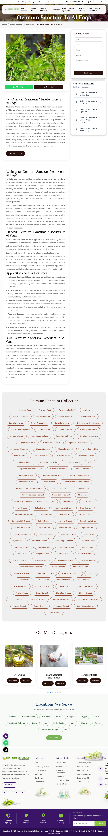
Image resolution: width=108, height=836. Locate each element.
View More (26, 683)
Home (4, 2)
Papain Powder (49, 482)
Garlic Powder (22, 554)
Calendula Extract (84, 488)
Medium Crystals (84, 774)
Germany (46, 716)
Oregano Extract (86, 527)
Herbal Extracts (82, 10)
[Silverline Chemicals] (12, 9)
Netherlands (58, 723)
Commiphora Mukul (88, 429)
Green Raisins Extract (24, 514)
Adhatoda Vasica (26, 475)
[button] (47, 692)
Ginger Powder (42, 554)
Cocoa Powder (16, 599)
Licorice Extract (65, 527)
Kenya (96, 716)
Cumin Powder (88, 547)
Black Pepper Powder (64, 540)
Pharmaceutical (62, 780)
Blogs (24, 2)
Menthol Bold (82, 770)
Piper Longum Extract (22, 534)
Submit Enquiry (88, 73)
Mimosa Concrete (80, 567)
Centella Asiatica (62, 423)
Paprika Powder (84, 554)
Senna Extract (68, 501)
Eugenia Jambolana (39, 436)
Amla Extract (46, 514)
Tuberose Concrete (45, 573)
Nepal (72, 723)
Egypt (84, 716)
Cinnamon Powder (66, 547)
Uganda (12, 716)
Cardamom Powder (22, 547)
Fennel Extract (65, 586)
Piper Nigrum (19, 455)
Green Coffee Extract (61, 495)
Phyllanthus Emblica (90, 449)
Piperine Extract (46, 534)
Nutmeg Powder (63, 554)
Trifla (90, 462)
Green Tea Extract (22, 527)
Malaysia (84, 723)
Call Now (50, 87)
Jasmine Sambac (88, 560)
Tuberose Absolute (21, 573)
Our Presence (41, 2)
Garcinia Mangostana (89, 436)
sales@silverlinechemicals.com (94, 2)
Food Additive (84, 580)
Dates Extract (40, 508)
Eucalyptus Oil (83, 778)
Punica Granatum (40, 455)
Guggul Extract (44, 527)
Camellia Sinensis (16, 423)
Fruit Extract (22, 508)
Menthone (82, 495)
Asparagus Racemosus (79, 475)
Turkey (98, 723)
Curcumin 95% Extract (21, 521)
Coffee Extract (44, 521)
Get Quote (13, 683)
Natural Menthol (83, 766)
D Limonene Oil (83, 782)
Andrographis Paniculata (51, 475)
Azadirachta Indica (20, 416)
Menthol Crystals (84, 763)
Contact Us (52, 2)
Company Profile (14, 2)
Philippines (71, 716)
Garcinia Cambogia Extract (32, 495)
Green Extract (85, 508)
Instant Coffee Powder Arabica (76, 482)
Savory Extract (40, 606)
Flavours (91, 573)
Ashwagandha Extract (59, 488)
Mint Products (24, 10)
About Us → (10, 785)
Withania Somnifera (58, 469)
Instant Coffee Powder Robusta (29, 488)
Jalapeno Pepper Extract (88, 599)
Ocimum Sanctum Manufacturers (40, 253)
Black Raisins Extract (63, 508)
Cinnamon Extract (43, 586)
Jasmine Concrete (65, 560)
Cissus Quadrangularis (20, 429)
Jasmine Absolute (42, 560)
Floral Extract (88, 501)
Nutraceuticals (43, 580)
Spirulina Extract (20, 586)
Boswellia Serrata (88, 416)
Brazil (58, 716)
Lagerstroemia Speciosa (78, 442)
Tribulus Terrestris (72, 462)
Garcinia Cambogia (64, 436)
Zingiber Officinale (82, 469)
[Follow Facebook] (4, 792)
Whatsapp (20, 87)
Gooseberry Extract (88, 521)
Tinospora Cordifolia (48, 462)
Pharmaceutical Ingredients (67, 10)
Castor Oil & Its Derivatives (95, 10)
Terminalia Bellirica (86, 455)
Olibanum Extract (39, 540)
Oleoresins (56, 10)
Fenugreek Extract (86, 586)
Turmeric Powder (19, 560)
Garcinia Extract (65, 521)
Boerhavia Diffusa (65, 416)
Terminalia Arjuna (63, 455)
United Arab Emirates (16, 723)
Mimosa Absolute (58, 567)
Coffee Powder (54, 612)
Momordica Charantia (19, 449)
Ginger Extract (42, 593)
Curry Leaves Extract (85, 606)
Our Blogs (39, 778)
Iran (65, 729)
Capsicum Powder (88, 540)
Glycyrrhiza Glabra (27, 442)
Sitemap (31, 2)
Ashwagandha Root (67, 410)
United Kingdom (28, 716)
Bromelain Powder (26, 482)
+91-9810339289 (74, 2)
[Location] (100, 768)
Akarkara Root (45, 410)
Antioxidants (23, 580)
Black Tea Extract (63, 593)
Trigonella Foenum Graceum (30, 469)
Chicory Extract (85, 593)
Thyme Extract (18, 540)
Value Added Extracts (71, 573)
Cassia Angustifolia (39, 423)
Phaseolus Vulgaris (65, 449)
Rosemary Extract (68, 534)
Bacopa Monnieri (43, 416)
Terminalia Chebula (24, 462)
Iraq (45, 723)
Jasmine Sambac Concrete (31, 567)
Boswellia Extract (86, 514)
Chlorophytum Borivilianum (88, 423)
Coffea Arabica (44, 429)
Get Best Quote (15, 153)
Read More (54, 737)
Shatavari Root (24, 410)
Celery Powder (44, 547)
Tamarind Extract (61, 606)
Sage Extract (89, 534)
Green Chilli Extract (61, 599)
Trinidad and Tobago (49, 729)
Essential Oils (33, 10)
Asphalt (86, 410)
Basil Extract (65, 514)
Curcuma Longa (16, 436)
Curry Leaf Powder (37, 599)
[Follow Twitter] (16, 792)
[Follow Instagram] (10, 792)
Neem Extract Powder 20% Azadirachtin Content (34, 501)
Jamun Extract (20, 606)
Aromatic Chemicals (43, 10)
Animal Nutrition (63, 580)
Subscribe (100, 823)
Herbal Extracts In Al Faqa (22, 24)
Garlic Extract (22, 593)
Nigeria (34, 723)
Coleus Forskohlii (65, 429)
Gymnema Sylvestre (51, 442)
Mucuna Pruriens (43, 449)
